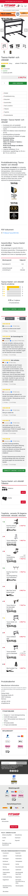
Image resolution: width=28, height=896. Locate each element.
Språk (22, 318)
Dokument (7, 99)
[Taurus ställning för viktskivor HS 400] (16, 536)
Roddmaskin (18, 856)
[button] (4, 46)
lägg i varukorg (18, 83)
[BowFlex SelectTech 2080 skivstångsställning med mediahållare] (16, 567)
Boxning (5, 867)
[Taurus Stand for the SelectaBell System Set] (16, 601)
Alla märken (5, 891)
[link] (8, 736)
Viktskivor (10, 488)
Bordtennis (5, 861)
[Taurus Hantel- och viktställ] (16, 617)
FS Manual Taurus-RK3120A (11, 233)
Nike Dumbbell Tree (12, 668)
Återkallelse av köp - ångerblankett (7, 844)
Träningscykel (6, 864)
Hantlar (10, 498)
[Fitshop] (10, 6)
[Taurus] (7, 19)
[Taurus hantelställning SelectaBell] (16, 551)
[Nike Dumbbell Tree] (16, 664)
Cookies (4, 837)
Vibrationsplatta (19, 886)
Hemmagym (6, 858)
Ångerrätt (17, 840)
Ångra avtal (14, 826)
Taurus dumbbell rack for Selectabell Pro (12, 653)
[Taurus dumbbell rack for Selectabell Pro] (16, 647)
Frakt (3, 840)
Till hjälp (6, 331)
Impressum (17, 837)
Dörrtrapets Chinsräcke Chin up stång (20, 881)
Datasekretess (18, 835)
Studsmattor (18, 858)
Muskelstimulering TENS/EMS (7, 886)
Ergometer (18, 853)
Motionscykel (6, 869)
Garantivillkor (7, 102)
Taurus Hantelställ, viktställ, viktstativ (11, 10)
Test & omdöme (8, 105)
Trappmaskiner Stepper (6, 873)
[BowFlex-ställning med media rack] (16, 521)
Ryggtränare (6, 879)
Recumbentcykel (19, 867)
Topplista (6, 112)
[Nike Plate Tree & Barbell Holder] (16, 586)
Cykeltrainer (18, 869)
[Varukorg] (26, 6)
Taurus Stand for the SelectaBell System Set (11, 607)
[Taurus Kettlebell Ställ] (16, 632)
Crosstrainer (6, 853)
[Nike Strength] (11, 595)
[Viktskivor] (5, 488)
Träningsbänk (18, 861)
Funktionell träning (7, 877)
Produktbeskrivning (9, 96)
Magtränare (18, 877)
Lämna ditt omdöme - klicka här (14, 309)
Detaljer (6, 93)
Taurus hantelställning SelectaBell (11, 557)
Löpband (5, 856)
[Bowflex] (11, 530)
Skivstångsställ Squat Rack (19, 873)
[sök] (21, 6)
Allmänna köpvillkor (7, 835)
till (5, 821)
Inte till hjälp (13, 331)
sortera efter (9, 318)
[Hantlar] (5, 498)
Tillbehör (6, 109)
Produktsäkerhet (8, 115)
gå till (23, 492)
